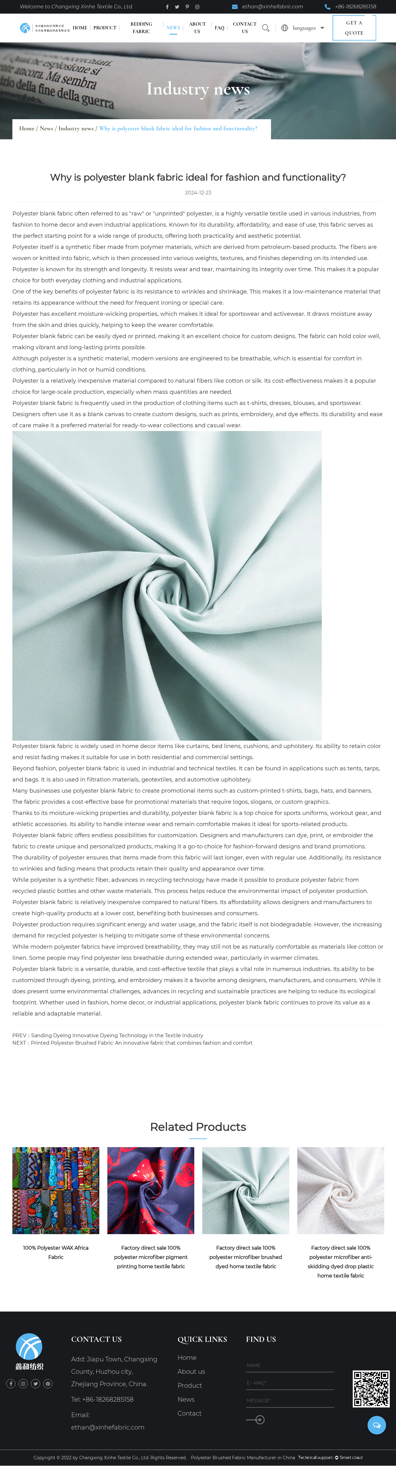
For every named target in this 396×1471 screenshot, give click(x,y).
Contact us (244, 28)
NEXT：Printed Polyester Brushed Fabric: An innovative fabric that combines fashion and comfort (132, 1043)
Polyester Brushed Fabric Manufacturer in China (243, 1457)
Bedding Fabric (141, 28)
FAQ (219, 28)
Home (80, 28)
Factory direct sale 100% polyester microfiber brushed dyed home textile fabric (245, 1257)
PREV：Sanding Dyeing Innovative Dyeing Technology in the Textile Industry (107, 1035)
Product (104, 28)
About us (197, 28)
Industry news (76, 128)
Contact (190, 1413)
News (173, 28)
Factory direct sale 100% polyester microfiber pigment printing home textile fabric (151, 1257)
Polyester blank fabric (42, 213)
